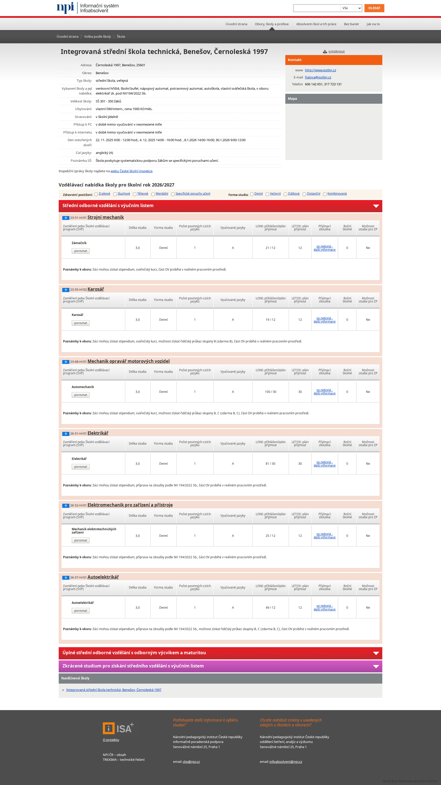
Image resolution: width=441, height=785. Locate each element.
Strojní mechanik (106, 217)
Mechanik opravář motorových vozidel (129, 361)
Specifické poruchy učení (193, 193)
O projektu (111, 739)
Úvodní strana (236, 24)
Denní (258, 193)
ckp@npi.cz (191, 761)
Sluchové (124, 193)
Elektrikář (98, 433)
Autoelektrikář (103, 577)
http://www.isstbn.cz (320, 70)
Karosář (96, 289)
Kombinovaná (337, 193)
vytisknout (336, 51)
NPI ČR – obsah (114, 754)
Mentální (162, 193)
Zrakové (104, 193)
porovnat (80, 251)
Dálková (294, 193)
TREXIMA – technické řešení (123, 759)
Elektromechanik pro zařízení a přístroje (130, 505)
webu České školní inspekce (131, 171)
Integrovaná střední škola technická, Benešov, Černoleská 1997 (113, 689)
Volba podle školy (97, 36)
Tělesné (142, 193)
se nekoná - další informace (325, 248)
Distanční (313, 193)
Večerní (275, 193)
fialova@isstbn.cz (318, 77)
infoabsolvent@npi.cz (286, 761)
